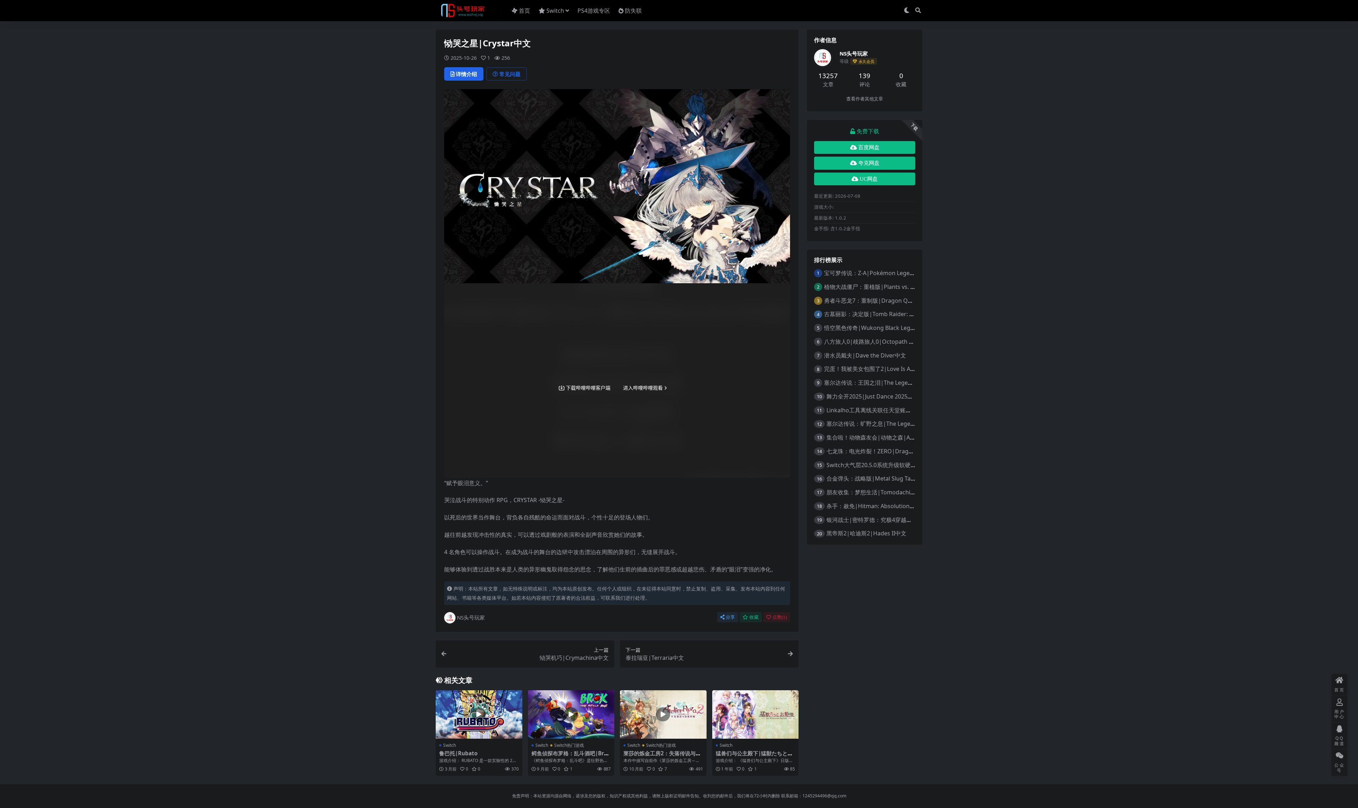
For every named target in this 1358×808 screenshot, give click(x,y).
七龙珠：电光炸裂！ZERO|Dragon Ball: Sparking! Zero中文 (903, 451)
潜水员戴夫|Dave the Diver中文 (865, 355)
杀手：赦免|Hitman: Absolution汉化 (873, 506)
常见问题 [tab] (510, 73)
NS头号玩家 (471, 617)
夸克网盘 (869, 163)
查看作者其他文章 (864, 98)
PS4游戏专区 (594, 10)
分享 (730, 617)
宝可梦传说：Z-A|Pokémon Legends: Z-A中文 (883, 273)
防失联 (633, 10)
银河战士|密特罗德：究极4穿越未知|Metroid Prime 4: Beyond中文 (912, 520)
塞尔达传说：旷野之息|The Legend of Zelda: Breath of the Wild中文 (914, 424)
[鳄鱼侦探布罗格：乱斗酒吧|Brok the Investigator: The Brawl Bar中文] (571, 714)
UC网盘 (869, 179)
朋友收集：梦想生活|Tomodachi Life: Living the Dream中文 (903, 492)
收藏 (754, 617)
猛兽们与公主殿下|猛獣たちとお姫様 (754, 756)
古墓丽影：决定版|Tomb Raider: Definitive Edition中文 (895, 314)
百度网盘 (869, 147)
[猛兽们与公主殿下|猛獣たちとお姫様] (755, 714)
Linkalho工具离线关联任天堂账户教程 (874, 410)
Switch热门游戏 (569, 745)
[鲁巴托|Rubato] (479, 714)
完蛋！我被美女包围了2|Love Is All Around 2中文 (887, 369)
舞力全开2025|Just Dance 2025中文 (872, 396)
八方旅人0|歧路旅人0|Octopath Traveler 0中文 (885, 341)
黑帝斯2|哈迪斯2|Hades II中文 (866, 533)
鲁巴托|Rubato (458, 753)
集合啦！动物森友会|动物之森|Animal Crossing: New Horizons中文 (914, 437)
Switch (555, 10)
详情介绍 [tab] (466, 73)
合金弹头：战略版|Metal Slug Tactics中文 (880, 478)
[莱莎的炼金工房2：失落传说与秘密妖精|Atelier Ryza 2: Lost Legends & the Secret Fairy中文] (663, 714)
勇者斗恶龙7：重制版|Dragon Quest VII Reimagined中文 (898, 300)
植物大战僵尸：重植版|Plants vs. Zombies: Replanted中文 (899, 287)
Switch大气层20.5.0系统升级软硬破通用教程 (882, 465)
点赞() (779, 617)
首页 (524, 10)
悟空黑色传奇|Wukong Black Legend (872, 328)
